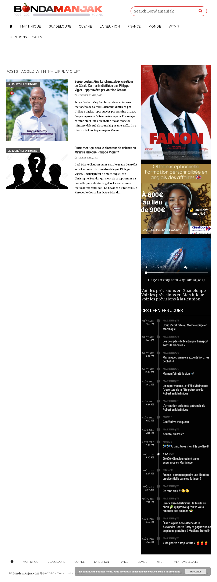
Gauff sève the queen (176, 422)
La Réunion (110, 26)
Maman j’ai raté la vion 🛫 (179, 373)
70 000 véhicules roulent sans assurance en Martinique (181, 460)
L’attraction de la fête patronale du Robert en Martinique (184, 407)
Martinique (30, 26)
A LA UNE (168, 454)
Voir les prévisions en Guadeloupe (173, 290)
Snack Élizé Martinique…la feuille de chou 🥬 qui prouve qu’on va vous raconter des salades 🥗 (184, 507)
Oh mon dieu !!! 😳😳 (176, 491)
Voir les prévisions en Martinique (172, 294)
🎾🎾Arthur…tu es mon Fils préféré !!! (186, 446)
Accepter (195, 571)
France (134, 26)
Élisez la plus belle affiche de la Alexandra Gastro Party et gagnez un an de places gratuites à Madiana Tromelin (187, 527)
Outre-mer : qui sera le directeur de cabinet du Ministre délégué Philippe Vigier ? (105, 150)
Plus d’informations (169, 571)
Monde (154, 26)
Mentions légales (26, 37)
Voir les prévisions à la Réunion (170, 299)
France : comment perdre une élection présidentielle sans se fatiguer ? (186, 477)
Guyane (85, 26)
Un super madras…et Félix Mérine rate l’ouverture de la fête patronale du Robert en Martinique (185, 389)
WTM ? (174, 26)
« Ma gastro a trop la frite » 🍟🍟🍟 (185, 543)
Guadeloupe (60, 26)
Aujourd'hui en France (22, 84)
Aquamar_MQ (192, 280)
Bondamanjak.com (26, 573)
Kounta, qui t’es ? (173, 434)
